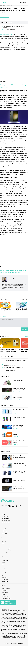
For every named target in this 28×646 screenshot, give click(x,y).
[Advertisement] (14, 65)
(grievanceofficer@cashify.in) (7, 624)
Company (3, 537)
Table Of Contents (6, 23)
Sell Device (3, 556)
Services (3, 511)
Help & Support (4, 572)
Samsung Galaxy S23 (6, 34)
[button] (24, 329)
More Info (3, 585)
